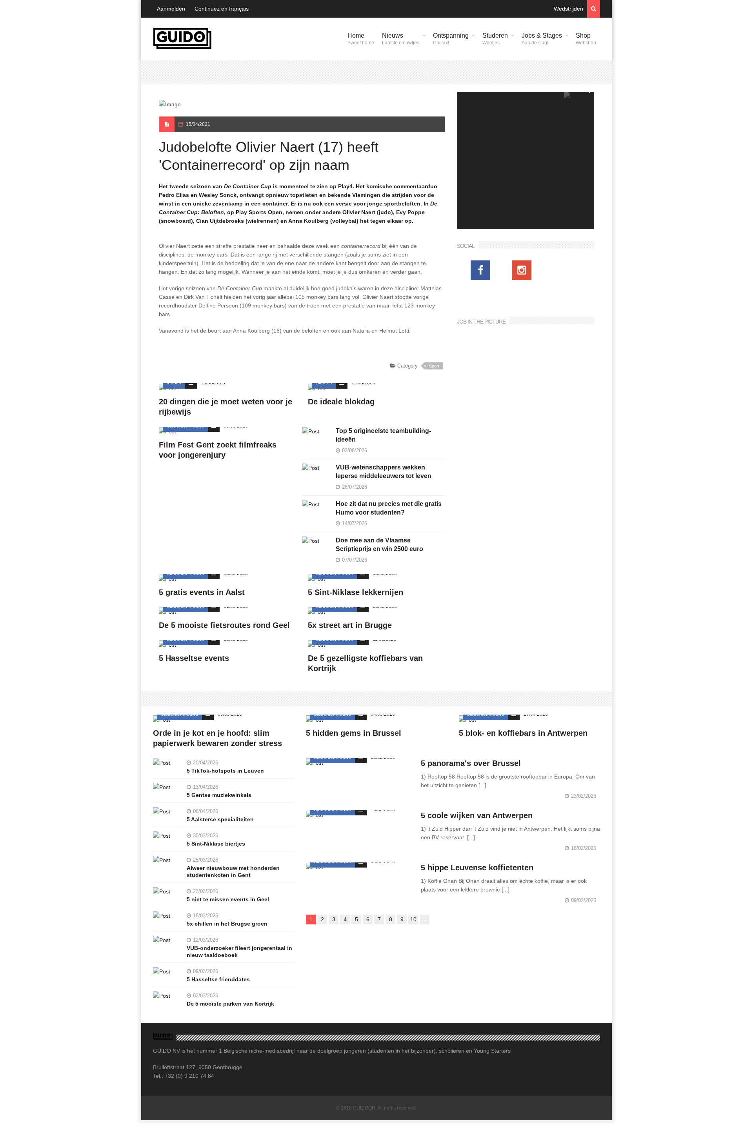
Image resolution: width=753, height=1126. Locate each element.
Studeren (495, 38)
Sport (434, 366)
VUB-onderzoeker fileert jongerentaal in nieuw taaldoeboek (239, 951)
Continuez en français (222, 8)
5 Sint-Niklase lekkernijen (355, 592)
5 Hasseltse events (194, 658)
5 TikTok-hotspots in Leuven (225, 771)
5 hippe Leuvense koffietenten (477, 867)
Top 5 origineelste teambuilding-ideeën (383, 435)
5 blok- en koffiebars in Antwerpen (523, 733)
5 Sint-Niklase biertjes (216, 843)
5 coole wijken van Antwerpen (477, 815)
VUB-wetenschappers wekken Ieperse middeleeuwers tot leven (383, 471)
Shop (586, 38)
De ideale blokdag (341, 401)
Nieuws (400, 38)
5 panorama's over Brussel (471, 763)
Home (360, 38)
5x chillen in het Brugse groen (227, 923)
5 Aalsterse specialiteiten (220, 819)
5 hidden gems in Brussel (353, 733)
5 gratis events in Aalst (202, 592)
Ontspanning (451, 38)
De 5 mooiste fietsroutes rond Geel (224, 625)
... (424, 919)
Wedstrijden (568, 8)
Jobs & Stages (542, 38)
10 (413, 919)
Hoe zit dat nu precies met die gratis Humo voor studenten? (389, 508)
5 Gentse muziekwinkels (219, 795)
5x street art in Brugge (350, 625)
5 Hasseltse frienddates (218, 979)
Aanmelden (171, 8)
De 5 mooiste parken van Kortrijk (230, 1003)
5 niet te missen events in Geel (228, 899)
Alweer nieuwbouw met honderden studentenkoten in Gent (233, 871)
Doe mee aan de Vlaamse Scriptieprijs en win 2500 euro (379, 544)
